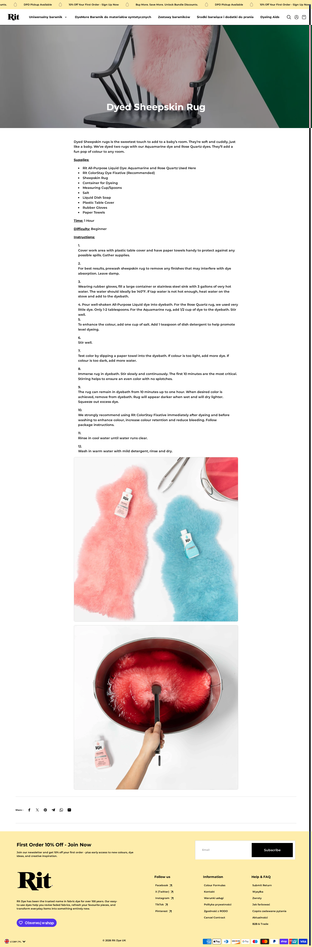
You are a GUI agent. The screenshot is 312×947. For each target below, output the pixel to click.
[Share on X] (37, 810)
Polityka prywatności (217, 904)
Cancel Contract (214, 917)
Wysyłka (257, 891)
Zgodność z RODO (216, 911)
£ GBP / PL (15, 941)
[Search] (289, 17)
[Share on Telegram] (53, 810)
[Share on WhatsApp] (61, 810)
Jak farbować (261, 904)
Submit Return (262, 885)
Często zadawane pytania (269, 911)
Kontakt (209, 891)
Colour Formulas (214, 885)
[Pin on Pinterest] (45, 810)
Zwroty (257, 898)
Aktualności (260, 917)
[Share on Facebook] (29, 810)
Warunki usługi (214, 898)
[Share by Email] (69, 810)
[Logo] (14, 17)
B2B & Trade (260, 924)
